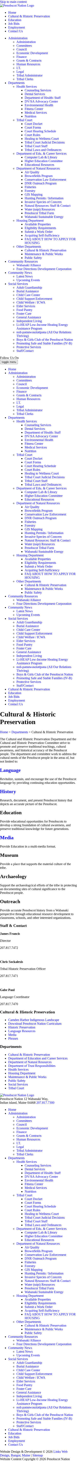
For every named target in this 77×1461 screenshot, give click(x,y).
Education (14, 20)
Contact (15, 31)
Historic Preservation (21, 1027)
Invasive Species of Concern (43, 202)
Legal (20, 71)
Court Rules (32, 135)
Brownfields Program (39, 176)
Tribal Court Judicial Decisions (45, 142)
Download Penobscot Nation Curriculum (34, 1023)
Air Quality (32, 172)
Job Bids (14, 23)
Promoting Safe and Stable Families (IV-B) (44, 343)
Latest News (24, 276)
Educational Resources (39, 164)
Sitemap (37, 1455)
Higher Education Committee (44, 161)
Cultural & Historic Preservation (29, 16)
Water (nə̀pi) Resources (40, 209)
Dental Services (35, 94)
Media (7, 837)
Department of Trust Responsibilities (31, 1066)
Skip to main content (13, 2)
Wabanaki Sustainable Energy (44, 217)
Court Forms (33, 127)
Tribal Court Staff (36, 146)
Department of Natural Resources (38, 168)
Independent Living (29, 321)
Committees (24, 45)
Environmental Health (39, 105)
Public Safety (33, 257)
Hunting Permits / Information (44, 198)
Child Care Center (28, 295)
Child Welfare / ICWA (30, 302)
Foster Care (23, 313)
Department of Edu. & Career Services (41, 153)
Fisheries (30, 187)
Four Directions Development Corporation (43, 269)
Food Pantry (24, 310)
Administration (18, 38)
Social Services (18, 284)
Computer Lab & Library (41, 157)
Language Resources (21, 1031)
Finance (21, 57)
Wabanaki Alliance (28, 265)
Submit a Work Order (39, 231)
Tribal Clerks (24, 79)
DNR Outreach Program (40, 183)
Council (21, 49)
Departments (16, 83)
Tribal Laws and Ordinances (43, 150)
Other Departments (28, 246)
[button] (38, 925)
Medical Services (36, 112)
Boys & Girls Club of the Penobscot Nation (44, 339)
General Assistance (28, 317)
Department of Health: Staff (43, 97)
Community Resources (23, 261)
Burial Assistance (27, 291)
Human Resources (28, 64)
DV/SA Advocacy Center (41, 101)
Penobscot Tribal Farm (39, 213)
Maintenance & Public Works (44, 254)
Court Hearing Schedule (40, 131)
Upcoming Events (28, 280)
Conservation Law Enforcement (45, 179)
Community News (20, 272)
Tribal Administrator (29, 75)
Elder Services (25, 306)
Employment (16, 27)
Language (10, 770)
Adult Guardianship (29, 287)
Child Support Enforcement (34, 298)
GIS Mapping (34, 194)
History (8, 791)
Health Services (26, 86)
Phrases (13, 1038)
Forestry (30, 190)
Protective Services (28, 347)
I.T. (18, 68)
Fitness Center (34, 109)
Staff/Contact (24, 351)
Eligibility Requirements (40, 228)
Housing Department (30, 220)
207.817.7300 (45, 1102)
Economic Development (32, 53)
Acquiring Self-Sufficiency (42, 235)
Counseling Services (38, 90)
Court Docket (33, 124)
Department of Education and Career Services (38, 1058)
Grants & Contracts (28, 60)
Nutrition (30, 116)
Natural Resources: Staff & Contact (47, 205)
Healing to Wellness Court (42, 138)
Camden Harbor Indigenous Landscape (34, 1020)
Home (12, 12)
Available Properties (38, 224)
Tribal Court (24, 120)
